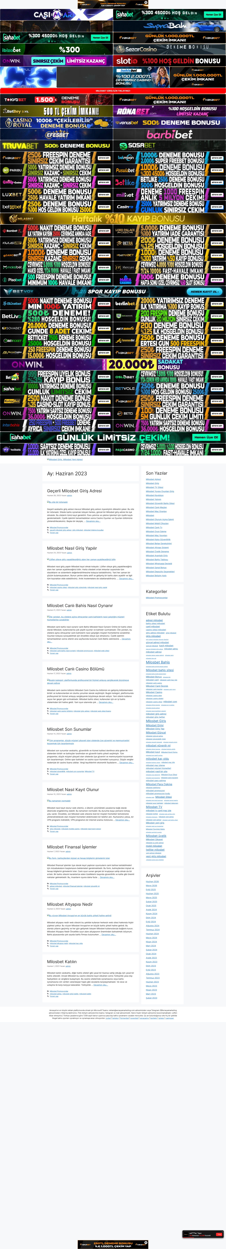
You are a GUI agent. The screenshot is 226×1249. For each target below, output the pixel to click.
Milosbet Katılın (62, 961)
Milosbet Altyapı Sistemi (157, 547)
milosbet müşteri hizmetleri (158, 768)
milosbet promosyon (85, 651)
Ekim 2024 (151, 918)
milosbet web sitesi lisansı (100, 711)
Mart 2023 (151, 994)
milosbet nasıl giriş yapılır (97, 587)
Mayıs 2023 (151, 986)
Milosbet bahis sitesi (160, 670)
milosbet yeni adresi (153, 820)
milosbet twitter (152, 814)
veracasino (144, 1018)
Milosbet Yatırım (153, 499)
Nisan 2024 (151, 942)
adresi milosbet (56, 886)
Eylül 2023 (151, 970)
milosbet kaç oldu (76, 943)
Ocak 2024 (151, 954)
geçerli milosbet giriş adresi (60, 530)
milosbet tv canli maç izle (158, 810)
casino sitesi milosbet (156, 630)
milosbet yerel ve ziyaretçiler (154, 826)
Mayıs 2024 (151, 938)
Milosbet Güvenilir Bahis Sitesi (160, 503)
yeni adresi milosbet (153, 853)
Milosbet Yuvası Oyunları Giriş (160, 491)
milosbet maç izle (168, 762)
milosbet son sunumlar (75, 771)
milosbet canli (152, 680)
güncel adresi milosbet (157, 642)
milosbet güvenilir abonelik (154, 742)
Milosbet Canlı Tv (154, 527)
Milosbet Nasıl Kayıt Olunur (73, 789)
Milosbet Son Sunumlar (69, 729)
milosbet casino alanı (154, 695)
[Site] (56, 158)
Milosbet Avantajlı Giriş (157, 555)
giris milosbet (77, 530)
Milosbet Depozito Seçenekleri (160, 571)
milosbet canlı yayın (170, 689)
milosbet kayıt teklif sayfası (154, 755)
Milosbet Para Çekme (159, 784)
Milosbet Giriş (152, 483)
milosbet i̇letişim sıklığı (168, 749)
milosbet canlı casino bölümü (61, 711)
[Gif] (113, 218)
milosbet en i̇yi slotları (167, 705)
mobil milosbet (154, 846)
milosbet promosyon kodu (158, 793)
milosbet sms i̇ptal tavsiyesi (154, 800)
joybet (108, 1018)
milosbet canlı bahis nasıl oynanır (63, 651)
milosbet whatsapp (151, 817)
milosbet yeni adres (166, 817)
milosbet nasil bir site (156, 771)
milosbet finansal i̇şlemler (73, 886)
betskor (115, 1018)
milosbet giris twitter (155, 717)
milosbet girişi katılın (70, 994)
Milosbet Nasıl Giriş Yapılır (72, 548)
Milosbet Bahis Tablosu (157, 559)
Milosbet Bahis (158, 662)
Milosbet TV (89, 771)
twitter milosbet (155, 849)
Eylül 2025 (151, 889)
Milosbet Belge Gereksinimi (159, 543)
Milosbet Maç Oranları (156, 511)
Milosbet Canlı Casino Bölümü (75, 668)
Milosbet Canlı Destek (157, 686)
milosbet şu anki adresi (154, 843)
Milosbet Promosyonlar (59, 527)
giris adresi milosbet (155, 633)
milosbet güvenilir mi (91, 886)
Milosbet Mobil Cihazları (157, 523)
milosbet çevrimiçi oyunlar (154, 832)
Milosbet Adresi (153, 479)
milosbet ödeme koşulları (94, 530)
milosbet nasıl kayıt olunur (91, 829)
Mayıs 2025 (151, 897)
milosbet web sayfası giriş (167, 814)
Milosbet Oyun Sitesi (169, 775)
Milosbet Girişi (154, 725)
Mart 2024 (151, 946)
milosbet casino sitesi (58, 587)
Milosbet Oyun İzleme (156, 531)
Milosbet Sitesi (163, 797)
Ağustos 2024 (152, 926)
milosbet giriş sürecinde (77, 587)
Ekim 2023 (151, 966)
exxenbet (134, 1018)
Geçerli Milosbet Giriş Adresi (74, 490)
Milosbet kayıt (153, 752)
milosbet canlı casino (154, 683)
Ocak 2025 (151, 905)
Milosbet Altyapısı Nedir (70, 904)
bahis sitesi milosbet (155, 623)
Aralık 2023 (151, 958)
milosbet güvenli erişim (170, 742)
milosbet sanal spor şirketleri (155, 860)
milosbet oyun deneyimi (153, 775)
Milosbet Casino (154, 692)
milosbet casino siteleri (154, 698)
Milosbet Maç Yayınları (156, 535)
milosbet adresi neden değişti (155, 655)
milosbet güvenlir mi (158, 745)
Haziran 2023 (152, 982)
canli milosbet (153, 626)
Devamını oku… (93, 521)
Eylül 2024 (151, 922)
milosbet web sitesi (101, 651)
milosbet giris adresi (81, 711)
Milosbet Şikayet (154, 839)
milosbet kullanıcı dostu (153, 762)
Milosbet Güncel (156, 732)
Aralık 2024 (151, 909)
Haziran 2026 (152, 881)
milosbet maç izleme (155, 765)
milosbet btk (166, 677)
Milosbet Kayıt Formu (169, 752)
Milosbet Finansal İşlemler (72, 846)
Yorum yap (54, 533)
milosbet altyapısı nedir (59, 943)
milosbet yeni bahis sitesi (170, 820)
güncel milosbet (152, 646)
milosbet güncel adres (154, 736)
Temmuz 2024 (153, 930)
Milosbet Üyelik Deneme (157, 551)
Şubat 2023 (151, 998)
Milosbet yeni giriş (155, 822)
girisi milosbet (171, 633)
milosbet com (170, 701)
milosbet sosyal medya (171, 800)
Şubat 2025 (151, 901)
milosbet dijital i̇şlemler (153, 705)
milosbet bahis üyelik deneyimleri (156, 674)
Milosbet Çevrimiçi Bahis (155, 829)
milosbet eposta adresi (153, 708)
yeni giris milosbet (156, 856)
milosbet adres (56, 994)
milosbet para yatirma (156, 780)
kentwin (153, 1018)
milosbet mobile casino (70, 829)
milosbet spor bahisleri (154, 803)
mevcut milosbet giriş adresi (154, 649)
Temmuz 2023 (153, 978)
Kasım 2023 (151, 962)
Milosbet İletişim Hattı (156, 575)
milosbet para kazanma (153, 778)
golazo (161, 1018)
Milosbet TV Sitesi (154, 487)
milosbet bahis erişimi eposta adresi (157, 666)
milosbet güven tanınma (153, 749)
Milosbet (150, 515)
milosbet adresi (153, 652)
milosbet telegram (171, 803)
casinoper (170, 1018)
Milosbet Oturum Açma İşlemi (160, 519)
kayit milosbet (166, 645)
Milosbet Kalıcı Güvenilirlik (158, 539)
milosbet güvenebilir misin (156, 739)
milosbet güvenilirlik (57, 771)
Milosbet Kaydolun (154, 495)
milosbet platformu (153, 788)
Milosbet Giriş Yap (155, 728)
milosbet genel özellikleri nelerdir (156, 711)
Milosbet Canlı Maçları (156, 507)
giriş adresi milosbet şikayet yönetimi (157, 639)
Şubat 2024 (151, 950)
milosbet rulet (150, 797)
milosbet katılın (85, 994)
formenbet (124, 1018)
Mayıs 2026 (151, 885)
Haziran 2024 (152, 934)
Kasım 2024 (151, 913)
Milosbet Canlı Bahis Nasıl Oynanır (80, 605)
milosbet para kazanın (169, 778)
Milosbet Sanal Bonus (156, 567)
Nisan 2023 (151, 990)
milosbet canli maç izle (168, 680)
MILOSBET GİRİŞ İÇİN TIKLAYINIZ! (113, 91)
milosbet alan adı (151, 658)
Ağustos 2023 (152, 974)
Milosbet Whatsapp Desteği (159, 563)
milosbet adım (169, 655)
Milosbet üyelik (156, 836)
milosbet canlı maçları (154, 689)
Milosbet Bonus (154, 676)
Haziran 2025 (152, 893)
